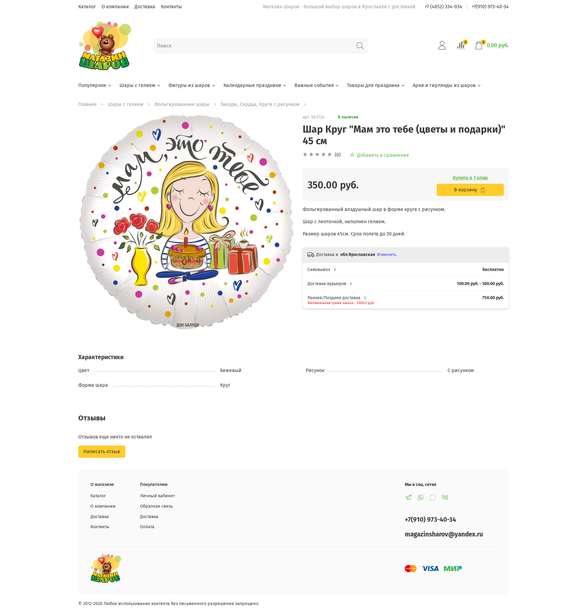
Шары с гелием (137, 85)
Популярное (92, 85)
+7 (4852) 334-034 (443, 6)
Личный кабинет (157, 495)
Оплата (147, 526)
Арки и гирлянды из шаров (444, 85)
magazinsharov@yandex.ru (444, 534)
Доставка (145, 6)
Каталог (87, 6)
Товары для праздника (373, 85)
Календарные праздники (252, 85)
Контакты (171, 6)
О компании (115, 6)
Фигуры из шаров (189, 85)
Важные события (314, 85)
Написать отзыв (101, 451)
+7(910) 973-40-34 (490, 6)
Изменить (386, 254)
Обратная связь (156, 506)
